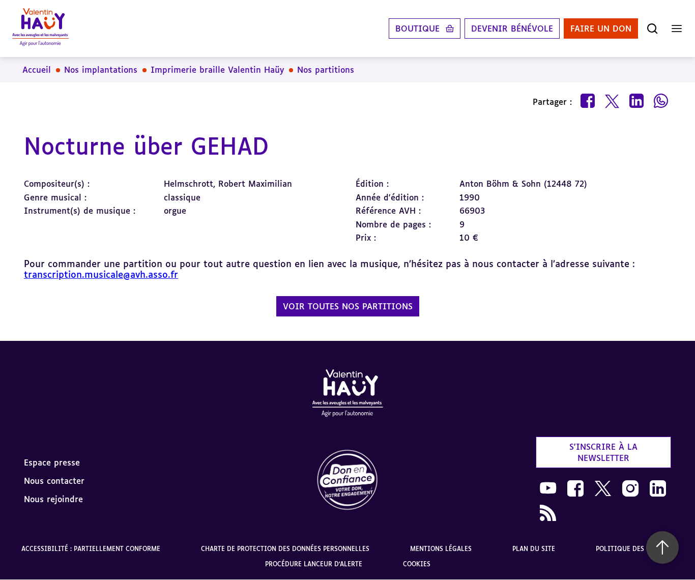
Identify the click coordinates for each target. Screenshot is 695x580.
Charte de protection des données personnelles (285, 549)
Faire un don (600, 28)
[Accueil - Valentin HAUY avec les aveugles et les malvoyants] (347, 394)
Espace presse (52, 462)
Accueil (36, 69)
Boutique (417, 28)
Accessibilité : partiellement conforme (90, 549)
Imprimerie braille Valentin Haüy (217, 69)
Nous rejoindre (53, 499)
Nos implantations (100, 69)
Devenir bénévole (512, 28)
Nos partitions (325, 69)
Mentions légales (441, 549)
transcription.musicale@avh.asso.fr (101, 274)
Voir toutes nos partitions (348, 306)
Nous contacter (54, 481)
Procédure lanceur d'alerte (313, 564)
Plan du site (533, 549)
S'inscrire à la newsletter (603, 452)
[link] (347, 480)
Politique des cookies (635, 549)
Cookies (416, 564)
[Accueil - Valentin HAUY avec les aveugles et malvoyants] (40, 28)
